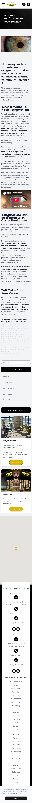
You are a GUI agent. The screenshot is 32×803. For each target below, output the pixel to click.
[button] (3, 4)
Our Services (7, 383)
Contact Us (7, 400)
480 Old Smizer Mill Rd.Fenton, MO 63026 (16, 645)
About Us (6, 377)
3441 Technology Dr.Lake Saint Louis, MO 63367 (16, 603)
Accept (16, 798)
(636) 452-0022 (16, 613)
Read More (16, 462)
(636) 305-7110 (16, 655)
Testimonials (7, 394)
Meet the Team (8, 388)
